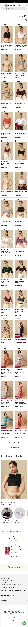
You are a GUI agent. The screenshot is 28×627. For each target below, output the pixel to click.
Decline (13, 620)
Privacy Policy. (9, 613)
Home (2, 12)
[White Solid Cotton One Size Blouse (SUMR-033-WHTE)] (21, 121)
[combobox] (14, 8)
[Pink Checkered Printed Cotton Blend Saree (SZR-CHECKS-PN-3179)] (21, 390)
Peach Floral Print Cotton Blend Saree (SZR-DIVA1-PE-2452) (7, 402)
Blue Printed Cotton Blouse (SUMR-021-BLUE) (19, 311)
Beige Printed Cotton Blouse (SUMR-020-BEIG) (6, 341)
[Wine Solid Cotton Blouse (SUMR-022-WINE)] (7, 299)
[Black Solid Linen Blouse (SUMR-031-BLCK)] (21, 151)
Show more (14, 447)
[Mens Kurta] (7, 513)
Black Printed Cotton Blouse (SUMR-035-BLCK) (20, 103)
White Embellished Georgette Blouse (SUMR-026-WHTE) (6, 251)
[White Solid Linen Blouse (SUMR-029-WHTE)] (21, 181)
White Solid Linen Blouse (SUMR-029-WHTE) (21, 192)
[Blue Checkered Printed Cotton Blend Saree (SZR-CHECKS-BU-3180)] (7, 420)
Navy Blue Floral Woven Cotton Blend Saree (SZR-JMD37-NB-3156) (20, 341)
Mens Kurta (7, 520)
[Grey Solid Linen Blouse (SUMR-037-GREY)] (21, 63)
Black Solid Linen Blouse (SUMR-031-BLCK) (21, 162)
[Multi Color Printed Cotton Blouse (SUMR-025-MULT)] (21, 239)
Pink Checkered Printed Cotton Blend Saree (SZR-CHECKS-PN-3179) (21, 402)
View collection (18, 522)
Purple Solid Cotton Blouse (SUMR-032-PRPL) (6, 163)
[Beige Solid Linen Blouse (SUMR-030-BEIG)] (7, 181)
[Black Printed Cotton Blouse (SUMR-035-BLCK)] (21, 91)
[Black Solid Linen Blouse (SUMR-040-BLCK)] (7, 34)
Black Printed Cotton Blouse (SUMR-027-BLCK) (20, 221)
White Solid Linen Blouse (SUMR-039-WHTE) (21, 46)
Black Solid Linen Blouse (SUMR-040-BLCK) (7, 46)
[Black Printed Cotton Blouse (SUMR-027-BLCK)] (21, 209)
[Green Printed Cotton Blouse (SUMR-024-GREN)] (7, 269)
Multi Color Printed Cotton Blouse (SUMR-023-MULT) (20, 281)
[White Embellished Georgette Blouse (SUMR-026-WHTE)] (7, 239)
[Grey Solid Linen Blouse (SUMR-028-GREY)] (7, 209)
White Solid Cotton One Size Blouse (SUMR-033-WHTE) (21, 133)
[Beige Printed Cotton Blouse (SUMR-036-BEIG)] (7, 91)
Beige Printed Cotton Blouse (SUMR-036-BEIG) (6, 103)
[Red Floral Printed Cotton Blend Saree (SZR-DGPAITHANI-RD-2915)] (21, 420)
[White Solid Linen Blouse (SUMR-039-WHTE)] (21, 35)
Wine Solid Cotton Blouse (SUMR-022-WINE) (5, 311)
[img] (14, 540)
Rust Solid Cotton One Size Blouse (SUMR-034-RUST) (7, 133)
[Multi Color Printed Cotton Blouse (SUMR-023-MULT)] (21, 269)
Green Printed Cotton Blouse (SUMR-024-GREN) (6, 281)
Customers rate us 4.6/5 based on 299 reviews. (12, 531)
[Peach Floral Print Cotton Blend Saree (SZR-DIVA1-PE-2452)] (7, 390)
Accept (13, 617)
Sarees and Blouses (8, 12)
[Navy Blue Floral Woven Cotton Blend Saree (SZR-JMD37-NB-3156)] (21, 329)
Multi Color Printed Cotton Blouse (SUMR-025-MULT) (20, 251)
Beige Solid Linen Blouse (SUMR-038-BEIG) (7, 74)
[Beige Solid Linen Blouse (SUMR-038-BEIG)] (7, 63)
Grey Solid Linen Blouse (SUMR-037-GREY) (20, 74)
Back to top (14, 572)
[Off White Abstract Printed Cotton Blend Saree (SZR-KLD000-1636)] (21, 359)
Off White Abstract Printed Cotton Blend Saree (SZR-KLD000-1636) (20, 372)
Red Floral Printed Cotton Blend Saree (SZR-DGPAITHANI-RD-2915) (21, 432)
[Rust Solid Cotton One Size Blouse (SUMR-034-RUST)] (7, 121)
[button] (3, 548)
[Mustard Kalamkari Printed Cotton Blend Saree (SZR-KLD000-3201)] (7, 359)
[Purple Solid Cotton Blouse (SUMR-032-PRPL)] (7, 151)
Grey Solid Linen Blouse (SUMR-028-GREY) (6, 220)
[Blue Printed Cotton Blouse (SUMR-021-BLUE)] (21, 299)
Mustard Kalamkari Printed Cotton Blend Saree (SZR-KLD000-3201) (6, 371)
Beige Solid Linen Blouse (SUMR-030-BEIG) (7, 192)
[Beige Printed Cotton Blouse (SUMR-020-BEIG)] (7, 329)
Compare (21, 16)
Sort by (2, 19)
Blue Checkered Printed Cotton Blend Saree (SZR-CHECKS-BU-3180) (6, 433)
